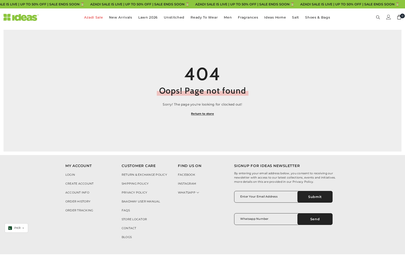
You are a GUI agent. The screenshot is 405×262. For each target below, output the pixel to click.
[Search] (378, 17)
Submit (315, 197)
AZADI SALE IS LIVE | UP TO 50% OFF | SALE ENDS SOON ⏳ (139, 4)
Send (315, 219)
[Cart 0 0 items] (399, 17)
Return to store (202, 113)
